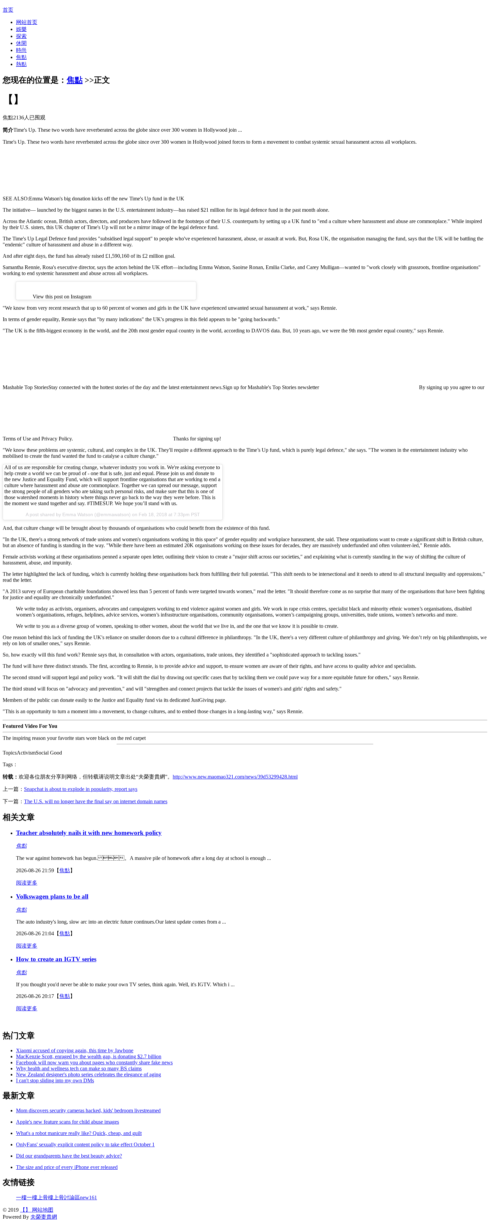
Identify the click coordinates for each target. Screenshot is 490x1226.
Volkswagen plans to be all (52, 896)
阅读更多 (26, 883)
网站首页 (26, 22)
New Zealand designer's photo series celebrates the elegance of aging (88, 1074)
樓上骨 (40, 1197)
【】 (25, 1210)
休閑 (21, 43)
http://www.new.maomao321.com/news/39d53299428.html (235, 777)
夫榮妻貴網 (43, 1217)
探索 (21, 36)
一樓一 (24, 1197)
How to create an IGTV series (56, 959)
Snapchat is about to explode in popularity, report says (80, 789)
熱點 (21, 64)
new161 (88, 1197)
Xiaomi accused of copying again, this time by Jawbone (74, 1050)
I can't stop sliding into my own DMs (55, 1080)
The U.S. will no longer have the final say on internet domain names (95, 801)
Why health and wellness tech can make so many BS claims (79, 1068)
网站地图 (42, 1210)
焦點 (21, 57)
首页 (8, 10)
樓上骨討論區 (64, 1197)
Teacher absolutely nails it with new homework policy (89, 832)
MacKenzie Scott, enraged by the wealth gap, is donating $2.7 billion (88, 1056)
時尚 (21, 50)
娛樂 (21, 29)
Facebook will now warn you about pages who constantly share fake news (94, 1062)
